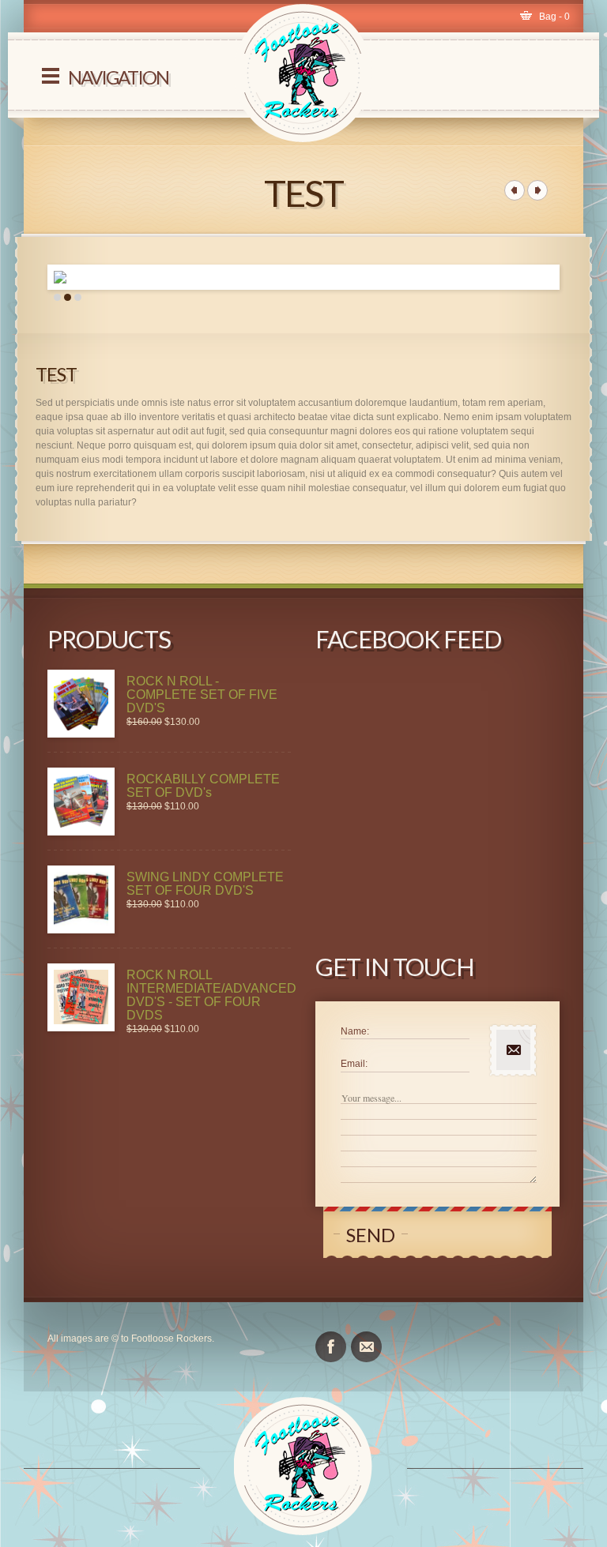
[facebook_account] (330, 1346)
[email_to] (366, 1346)
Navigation (118, 77)
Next (570, 277)
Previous (37, 277)
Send (370, 1234)
